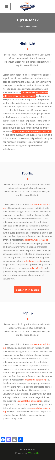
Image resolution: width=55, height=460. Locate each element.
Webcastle (33, 453)
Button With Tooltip (27, 289)
